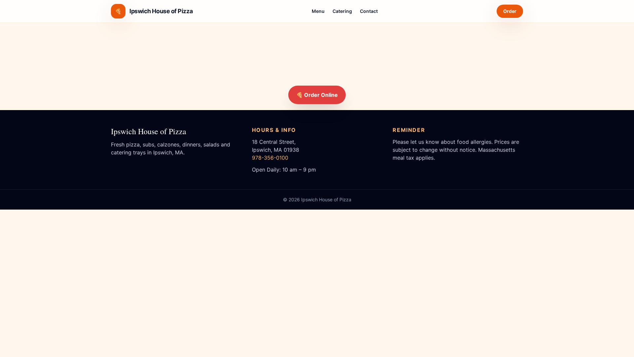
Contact (369, 11)
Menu (318, 11)
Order (509, 11)
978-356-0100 (270, 157)
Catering (342, 11)
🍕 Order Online (317, 95)
